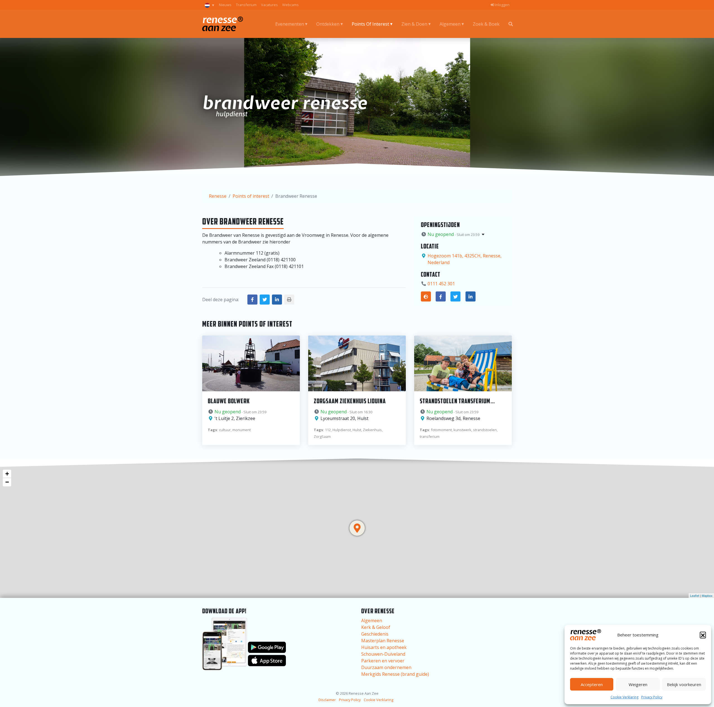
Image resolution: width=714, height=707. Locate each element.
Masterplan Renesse (382, 641)
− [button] (7, 482)
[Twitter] (455, 296)
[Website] (426, 296)
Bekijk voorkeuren (684, 684)
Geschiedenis (375, 634)
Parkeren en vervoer (382, 661)
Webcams (290, 4)
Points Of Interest (370, 24)
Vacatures (269, 4)
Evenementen (289, 24)
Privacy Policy (651, 697)
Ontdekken (327, 24)
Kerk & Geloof (375, 627)
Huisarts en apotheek (384, 647)
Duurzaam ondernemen (386, 667)
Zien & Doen (414, 24)
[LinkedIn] (470, 296)
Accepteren (592, 684)
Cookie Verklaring (624, 697)
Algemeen (450, 24)
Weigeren (638, 684)
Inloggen (502, 4)
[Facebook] (441, 296)
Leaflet (694, 595)
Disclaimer (327, 699)
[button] (703, 635)
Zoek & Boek (486, 24)
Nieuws (225, 4)
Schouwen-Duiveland (383, 654)
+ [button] (7, 473)
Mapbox (707, 595)
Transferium (246, 4)
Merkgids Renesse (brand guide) (395, 674)
